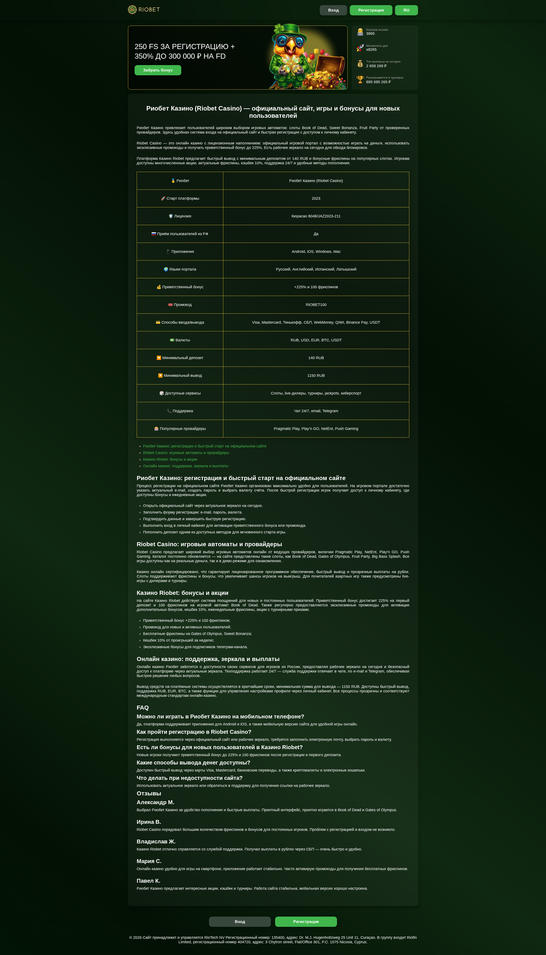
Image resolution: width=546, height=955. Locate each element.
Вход (333, 10)
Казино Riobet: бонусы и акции (170, 459)
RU (407, 10)
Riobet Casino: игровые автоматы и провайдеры (186, 453)
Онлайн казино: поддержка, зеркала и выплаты (185, 466)
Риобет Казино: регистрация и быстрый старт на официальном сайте (204, 446)
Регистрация (371, 10)
